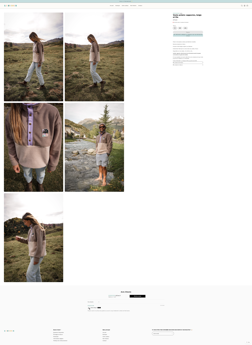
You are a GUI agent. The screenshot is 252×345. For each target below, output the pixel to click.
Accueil (104, 332)
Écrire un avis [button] (137, 296)
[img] (91, 305)
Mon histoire (106, 338)
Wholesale (55, 336)
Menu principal (106, 329)
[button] (241, 5)
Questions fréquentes (58, 332)
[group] (126, 1)
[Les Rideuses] (10, 6)
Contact (104, 340)
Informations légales (58, 338)
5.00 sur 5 (117, 295)
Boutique (105, 334)
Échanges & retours (58, 334)
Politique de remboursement (60, 340)
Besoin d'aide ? (57, 329)
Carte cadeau (106, 336)
